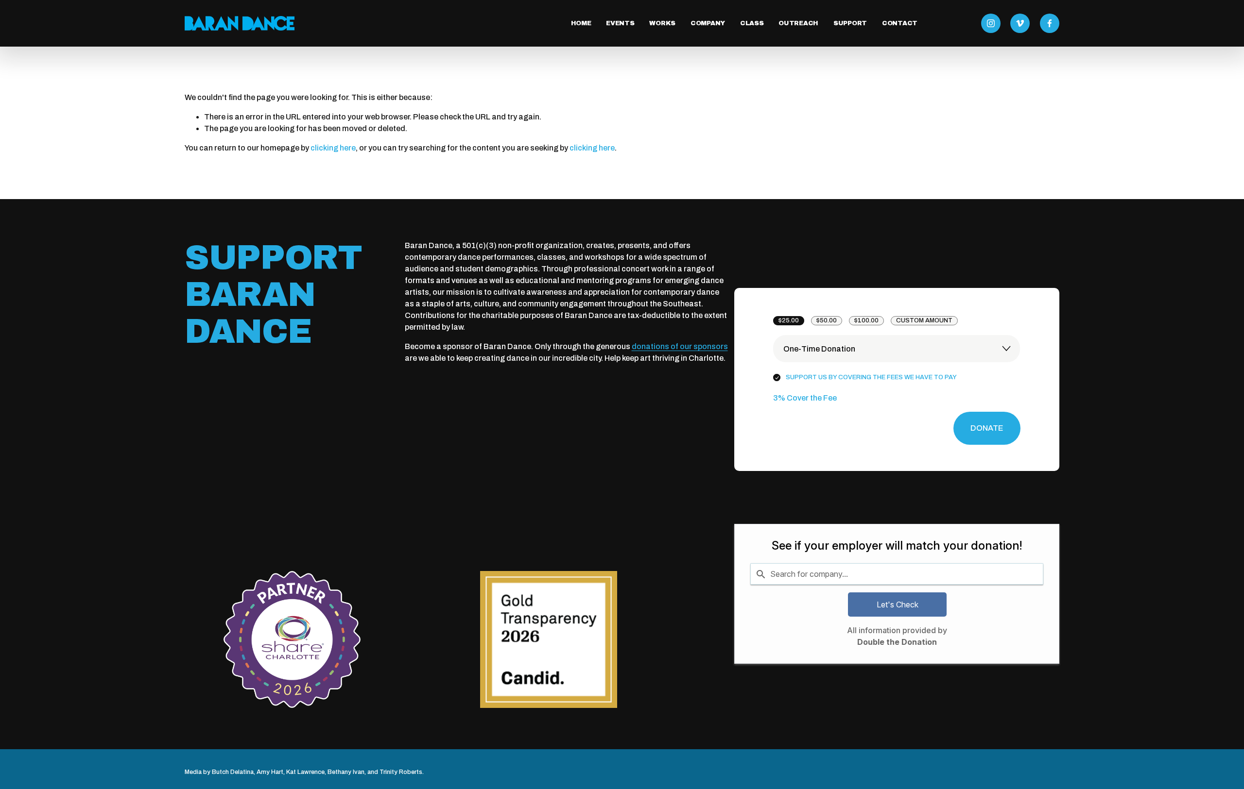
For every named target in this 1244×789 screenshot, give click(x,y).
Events (620, 23)
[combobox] (897, 574)
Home (581, 23)
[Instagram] (991, 23)
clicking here (333, 148)
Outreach (798, 23)
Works (662, 23)
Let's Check (897, 604)
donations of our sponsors (680, 346)
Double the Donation (897, 642)
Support (850, 23)
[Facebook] (1049, 23)
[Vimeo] (1020, 23)
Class (752, 23)
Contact (899, 23)
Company (708, 23)
